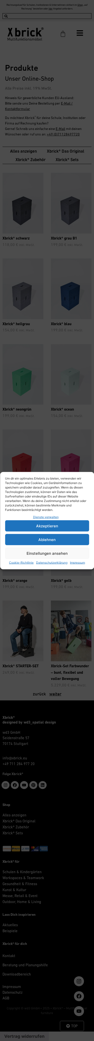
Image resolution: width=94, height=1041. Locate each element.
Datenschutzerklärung (51, 562)
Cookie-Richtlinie (21, 562)
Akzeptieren (47, 525)
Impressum (77, 562)
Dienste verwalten (46, 517)
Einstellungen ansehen (47, 553)
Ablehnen (47, 539)
